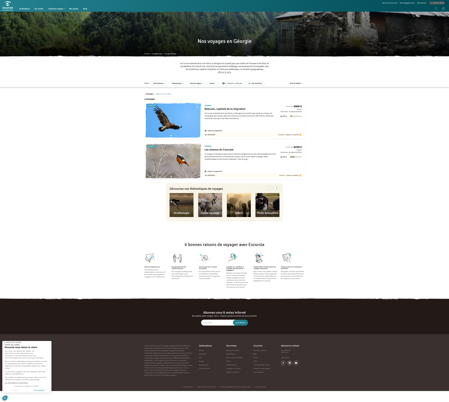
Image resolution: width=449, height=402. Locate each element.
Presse (256, 358)
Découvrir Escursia (389, 3)
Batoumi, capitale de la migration (225, 109)
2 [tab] (173, 135)
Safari (228, 361)
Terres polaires (204, 368)
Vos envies (38, 9)
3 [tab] (176, 135)
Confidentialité (260, 387)
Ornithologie (230, 354)
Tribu (255, 361)
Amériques (203, 354)
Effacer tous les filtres (163, 94)
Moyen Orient (203, 365)
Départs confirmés (232, 372)
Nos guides (73, 9)
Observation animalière (234, 358)
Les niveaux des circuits (261, 365)
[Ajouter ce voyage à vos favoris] (197, 107)
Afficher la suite (224, 72)
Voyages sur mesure (233, 368)
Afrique (201, 350)
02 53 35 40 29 (285, 358)
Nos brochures (258, 372)
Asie (200, 358)
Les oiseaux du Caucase (219, 149)
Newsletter (422, 3)
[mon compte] (442, 8)
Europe (201, 361)
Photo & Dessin (231, 365)
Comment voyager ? (56, 9)
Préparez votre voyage (261, 368)
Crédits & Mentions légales (206, 387)
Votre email (207, 323)
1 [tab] (171, 135)
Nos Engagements (407, 3)
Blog (85, 9)
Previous (269, 188)
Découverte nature (232, 350)
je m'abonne (240, 322)
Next (276, 188)
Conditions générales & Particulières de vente (235, 387)
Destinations (24, 9)
